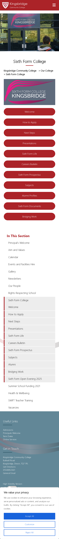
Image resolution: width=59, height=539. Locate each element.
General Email (9, 473)
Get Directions (9, 466)
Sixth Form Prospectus (29, 174)
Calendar (13, 257)
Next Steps (29, 132)
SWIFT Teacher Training (20, 400)
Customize (29, 524)
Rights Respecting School (22, 293)
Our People (14, 286)
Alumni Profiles (29, 195)
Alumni (12, 364)
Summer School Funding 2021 (24, 386)
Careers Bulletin (29, 164)
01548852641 (9, 469)
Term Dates (8, 436)
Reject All (29, 532)
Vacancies (13, 407)
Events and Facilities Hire (21, 264)
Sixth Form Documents (29, 206)
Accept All (29, 516)
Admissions (8, 429)
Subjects (29, 185)
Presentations (29, 143)
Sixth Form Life (29, 153)
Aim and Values (16, 250)
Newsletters (14, 278)
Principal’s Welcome (18, 242)
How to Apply (29, 122)
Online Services (9, 439)
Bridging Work (29, 216)
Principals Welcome (11, 433)
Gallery (12, 271)
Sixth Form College (18, 300)
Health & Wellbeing (18, 393)
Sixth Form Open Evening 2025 (25, 378)
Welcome (29, 111)
